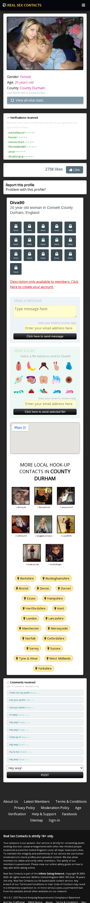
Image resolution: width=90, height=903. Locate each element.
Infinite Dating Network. (52, 873)
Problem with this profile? (26, 187)
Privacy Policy (24, 807)
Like (76, 169)
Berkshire (26, 578)
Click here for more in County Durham (26, 92)
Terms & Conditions (71, 801)
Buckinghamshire (57, 578)
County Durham (32, 88)
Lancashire (56, 618)
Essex (31, 598)
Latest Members (37, 801)
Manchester (30, 628)
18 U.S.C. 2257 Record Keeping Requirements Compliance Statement (41, 897)
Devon (44, 588)
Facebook (69, 814)
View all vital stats (29, 100)
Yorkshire (44, 668)
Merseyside (59, 628)
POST (45, 775)
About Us (10, 801)
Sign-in (54, 820)
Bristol (23, 588)
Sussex (54, 648)
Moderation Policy (55, 807)
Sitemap (36, 820)
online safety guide (60, 864)
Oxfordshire (55, 638)
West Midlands (60, 658)
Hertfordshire (35, 608)
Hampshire (54, 598)
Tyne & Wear (28, 658)
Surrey (33, 648)
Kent (60, 608)
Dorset (65, 588)
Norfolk (30, 638)
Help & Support (44, 814)
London (31, 618)
